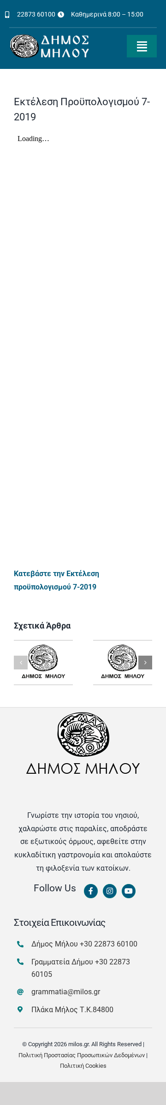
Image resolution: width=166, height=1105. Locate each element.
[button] (21, 662)
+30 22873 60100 (108, 944)
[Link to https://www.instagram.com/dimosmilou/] (110, 891)
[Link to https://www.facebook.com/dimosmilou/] (91, 891)
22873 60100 (36, 14)
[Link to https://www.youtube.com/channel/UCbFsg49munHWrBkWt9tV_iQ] (129, 891)
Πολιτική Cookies (83, 1065)
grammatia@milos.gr (65, 991)
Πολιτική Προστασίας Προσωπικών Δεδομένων (81, 1055)
